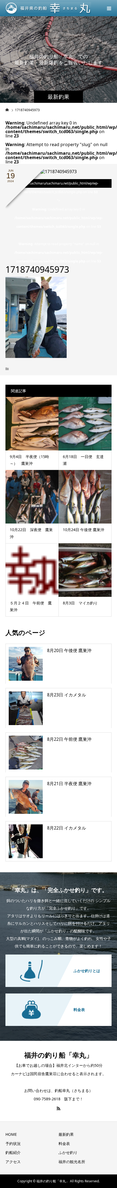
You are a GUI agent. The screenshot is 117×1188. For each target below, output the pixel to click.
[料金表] (58, 993)
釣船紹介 (13, 1152)
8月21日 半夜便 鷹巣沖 (69, 783)
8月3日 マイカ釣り (80, 602)
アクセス (13, 1161)
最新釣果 (66, 1134)
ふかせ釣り (68, 1152)
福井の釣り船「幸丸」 (58, 1054)
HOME (11, 1134)
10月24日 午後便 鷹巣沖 (83, 529)
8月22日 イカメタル (66, 828)
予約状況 (13, 1143)
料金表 (64, 1143)
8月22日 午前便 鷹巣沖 (69, 739)
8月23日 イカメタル (66, 695)
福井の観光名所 (72, 1161)
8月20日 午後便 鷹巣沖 (69, 650)
